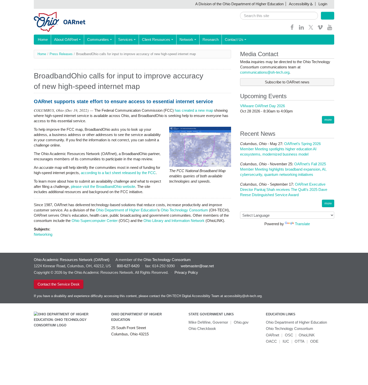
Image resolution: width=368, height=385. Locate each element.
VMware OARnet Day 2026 (262, 106)
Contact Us (234, 39)
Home (43, 39)
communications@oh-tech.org (264, 72)
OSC (289, 335)
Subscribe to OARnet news (287, 82)
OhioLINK (307, 335)
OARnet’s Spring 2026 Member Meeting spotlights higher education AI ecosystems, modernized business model (280, 149)
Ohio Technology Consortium (289, 328)
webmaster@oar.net (197, 266)
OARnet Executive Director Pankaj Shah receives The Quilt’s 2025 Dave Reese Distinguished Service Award (283, 189)
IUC (286, 341)
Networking (43, 234)
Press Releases (61, 54)
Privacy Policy (186, 272)
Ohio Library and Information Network (174, 220)
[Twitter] (311, 29)
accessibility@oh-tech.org (243, 296)
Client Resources (156, 39)
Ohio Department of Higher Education (126, 210)
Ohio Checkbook (202, 328)
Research (211, 39)
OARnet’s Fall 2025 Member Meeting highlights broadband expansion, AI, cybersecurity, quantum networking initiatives (283, 169)
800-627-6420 (128, 266)
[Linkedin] (301, 29)
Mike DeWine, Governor (208, 322)
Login (322, 4)
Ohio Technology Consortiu (183, 210)
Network (186, 39)
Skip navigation (13, 4)
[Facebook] (292, 29)
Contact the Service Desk (59, 284)
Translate (302, 224)
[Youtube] (329, 29)
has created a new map (194, 110)
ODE (314, 341)
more (328, 119)
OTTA (299, 341)
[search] (279, 16)
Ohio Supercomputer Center (95, 220)
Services (125, 39)
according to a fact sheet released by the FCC (118, 173)
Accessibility (299, 4)
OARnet (272, 335)
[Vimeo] (320, 29)
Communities (98, 39)
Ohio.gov (241, 322)
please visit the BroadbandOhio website (103, 186)
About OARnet (66, 39)
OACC (271, 341)
